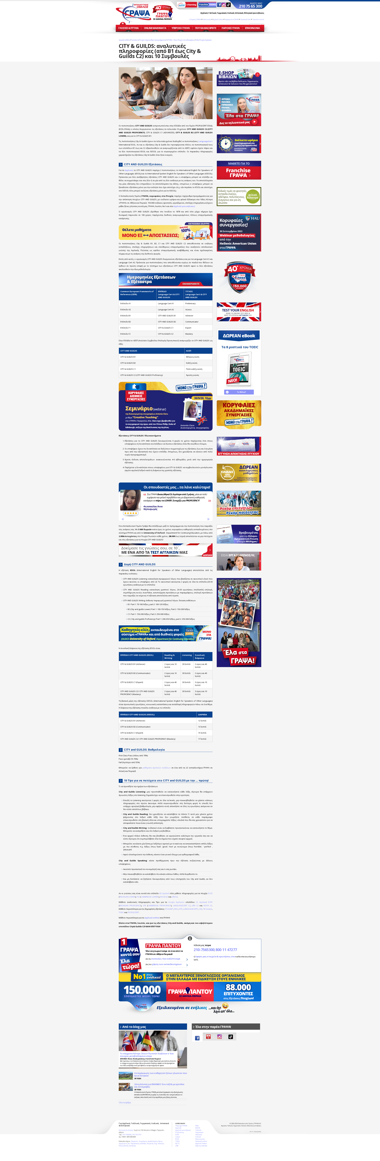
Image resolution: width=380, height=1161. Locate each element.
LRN (176, 1146)
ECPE (210, 902)
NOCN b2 (164, 896)
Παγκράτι (134, 1141)
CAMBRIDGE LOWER (149, 896)
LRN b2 (175, 896)
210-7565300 (204, 949)
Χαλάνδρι (132, 1146)
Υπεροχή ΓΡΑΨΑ (181, 1126)
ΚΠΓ (181, 909)
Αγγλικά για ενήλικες (183, 1130)
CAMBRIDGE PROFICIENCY (159, 905)
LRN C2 (195, 905)
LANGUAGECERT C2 (182, 905)
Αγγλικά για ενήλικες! (184, 206)
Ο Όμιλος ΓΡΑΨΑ (195, 19)
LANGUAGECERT (190, 909)
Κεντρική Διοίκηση (126, 1130)
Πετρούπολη (123, 1146)
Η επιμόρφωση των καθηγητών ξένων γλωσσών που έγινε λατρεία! (160, 1074)
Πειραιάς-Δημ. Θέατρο (155, 1143)
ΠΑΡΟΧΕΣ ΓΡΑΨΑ (231, 28)
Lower (173, 509)
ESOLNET (169, 909)
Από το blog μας (134, 1027)
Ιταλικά (198, 1137)
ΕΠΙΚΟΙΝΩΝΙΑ (252, 28)
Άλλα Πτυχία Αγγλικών (203, 40)
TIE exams (207, 909)
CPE (144, 905)
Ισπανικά (198, 1134)
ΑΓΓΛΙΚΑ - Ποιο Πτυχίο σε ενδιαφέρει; (180, 40)
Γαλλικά (198, 1130)
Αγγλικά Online (218, 19)
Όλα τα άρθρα (125, 1102)
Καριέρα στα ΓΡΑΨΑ (232, 19)
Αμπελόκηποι (153, 1141)
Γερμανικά (199, 1132)
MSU (176, 909)
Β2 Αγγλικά (164, 893)
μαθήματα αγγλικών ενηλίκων (156, 767)
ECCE (210, 893)
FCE (138, 896)
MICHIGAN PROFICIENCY (130, 905)
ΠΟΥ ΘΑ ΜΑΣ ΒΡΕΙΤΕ (205, 28)
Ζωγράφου (143, 1141)
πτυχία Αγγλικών (176, 902)
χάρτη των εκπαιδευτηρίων (167, 964)
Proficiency (179, 1132)
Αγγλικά (129, 170)
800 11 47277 (226, 949)
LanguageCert (205, 141)
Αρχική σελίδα (124, 40)
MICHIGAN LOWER (127, 896)
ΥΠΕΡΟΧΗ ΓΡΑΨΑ (181, 28)
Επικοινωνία (207, 19)
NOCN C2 (208, 905)
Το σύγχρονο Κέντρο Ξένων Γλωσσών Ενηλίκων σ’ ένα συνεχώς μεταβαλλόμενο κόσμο (147, 1054)
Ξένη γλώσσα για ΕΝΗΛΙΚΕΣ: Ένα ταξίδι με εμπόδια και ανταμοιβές (159, 1085)
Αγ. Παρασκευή (133, 1143)
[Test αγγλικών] (239, 311)
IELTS (177, 1143)
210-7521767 (136, 1134)
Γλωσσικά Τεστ (245, 19)
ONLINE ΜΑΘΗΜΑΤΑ (155, 28)
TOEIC (121, 912)
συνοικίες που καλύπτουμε (165, 958)
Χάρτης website (201, 1146)
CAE (200, 909)
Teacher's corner (258, 19)
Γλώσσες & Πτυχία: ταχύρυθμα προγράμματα (148, 40)
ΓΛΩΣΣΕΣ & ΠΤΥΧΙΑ (128, 28)
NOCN (197, 1128)
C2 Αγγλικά (201, 902)
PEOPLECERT (133, 912)
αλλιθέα (143, 1143)
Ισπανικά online (201, 1141)
